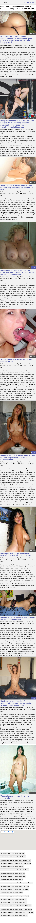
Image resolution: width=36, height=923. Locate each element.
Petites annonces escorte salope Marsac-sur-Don (15, 860)
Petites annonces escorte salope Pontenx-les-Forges (16, 883)
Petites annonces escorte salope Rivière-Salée (14, 889)
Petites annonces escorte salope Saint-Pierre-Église (16, 909)
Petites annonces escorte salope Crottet (13, 873)
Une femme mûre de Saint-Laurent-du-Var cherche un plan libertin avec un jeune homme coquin (18, 457)
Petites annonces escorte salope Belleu (12, 853)
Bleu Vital (4, 2)
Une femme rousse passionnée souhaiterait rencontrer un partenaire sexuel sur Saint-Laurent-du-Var (15, 703)
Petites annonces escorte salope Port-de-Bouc (15, 886)
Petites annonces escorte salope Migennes (13, 902)
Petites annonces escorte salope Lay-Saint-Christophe (17, 912)
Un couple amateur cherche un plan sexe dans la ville (17, 797)
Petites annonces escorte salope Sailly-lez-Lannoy (16, 863)
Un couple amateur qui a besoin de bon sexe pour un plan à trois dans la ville (16, 554)
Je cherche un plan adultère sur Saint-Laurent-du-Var (16, 360)
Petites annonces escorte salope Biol (12, 879)
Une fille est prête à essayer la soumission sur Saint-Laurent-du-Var (17, 618)
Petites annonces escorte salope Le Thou (13, 857)
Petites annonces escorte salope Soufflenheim (14, 870)
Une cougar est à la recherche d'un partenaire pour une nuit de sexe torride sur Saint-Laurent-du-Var (17, 272)
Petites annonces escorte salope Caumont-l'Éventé (16, 906)
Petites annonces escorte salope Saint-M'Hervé (15, 896)
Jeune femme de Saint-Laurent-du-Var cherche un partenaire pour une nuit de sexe (16, 187)
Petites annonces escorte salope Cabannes (13, 899)
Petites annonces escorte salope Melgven (13, 876)
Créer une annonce (29, 2)
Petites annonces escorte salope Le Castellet (14, 915)
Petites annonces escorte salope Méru (12, 866)
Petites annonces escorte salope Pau (12, 893)
